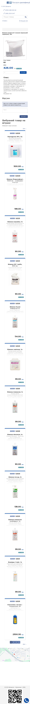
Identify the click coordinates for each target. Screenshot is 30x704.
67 (4, 62)
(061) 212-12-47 (10, 13)
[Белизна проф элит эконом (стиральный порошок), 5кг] (15, 48)
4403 (18, 303)
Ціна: (4, 65)
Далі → (25, 128)
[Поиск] (25, 17)
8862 (18, 218)
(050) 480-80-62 (10, 10)
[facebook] (8, 2)
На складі (19, 68)
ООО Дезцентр (6, 6)
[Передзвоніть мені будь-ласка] (26, 700)
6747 (18, 388)
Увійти (5, 20)
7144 (18, 558)
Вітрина (12, 133)
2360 (18, 601)
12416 (18, 133)
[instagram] (10, 2)
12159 (18, 473)
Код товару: (7, 60)
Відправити (24, 116)
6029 (18, 516)
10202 (18, 175)
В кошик (23, 72)
